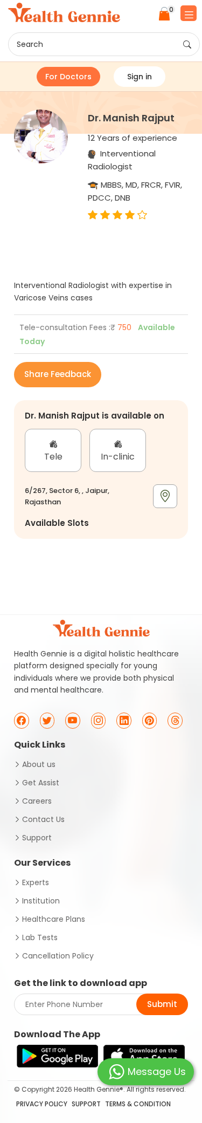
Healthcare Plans (53, 919)
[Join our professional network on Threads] (175, 721)
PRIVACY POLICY (41, 1103)
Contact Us (43, 819)
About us (38, 764)
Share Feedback (57, 374)
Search (30, 44)
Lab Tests (40, 937)
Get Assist (40, 782)
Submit (162, 1004)
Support (37, 837)
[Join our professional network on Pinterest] (149, 721)
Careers (37, 801)
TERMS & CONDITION (138, 1103)
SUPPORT (86, 1103)
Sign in (139, 76)
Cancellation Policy (58, 956)
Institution (41, 901)
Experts (35, 882)
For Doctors (68, 76)
